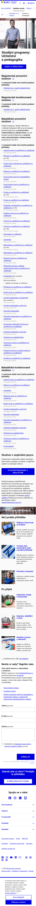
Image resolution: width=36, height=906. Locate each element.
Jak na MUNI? (6, 8)
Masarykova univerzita (13, 868)
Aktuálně (5, 829)
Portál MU (5, 843)
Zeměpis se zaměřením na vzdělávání (17, 358)
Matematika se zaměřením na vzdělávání (18, 245)
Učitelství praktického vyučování (15, 332)
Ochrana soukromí (24, 761)
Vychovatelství (9, 446)
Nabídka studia (18, 8)
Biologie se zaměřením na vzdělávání (17, 156)
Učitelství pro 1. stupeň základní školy (17, 88)
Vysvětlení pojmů (10, 691)
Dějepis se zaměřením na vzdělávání (17, 171)
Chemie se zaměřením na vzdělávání (17, 221)
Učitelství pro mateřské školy (14, 337)
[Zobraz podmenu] (31, 805)
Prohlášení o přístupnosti (19, 871)
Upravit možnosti (10, 893)
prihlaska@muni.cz (26, 673)
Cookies (31, 871)
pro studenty (24, 659)
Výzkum (5, 811)
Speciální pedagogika (11, 311)
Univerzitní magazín (8, 838)
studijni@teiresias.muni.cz (11, 502)
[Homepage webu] (9, 2)
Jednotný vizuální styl (8, 848)
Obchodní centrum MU (17, 843)
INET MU (25, 838)
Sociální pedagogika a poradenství (16, 298)
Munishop (29, 843)
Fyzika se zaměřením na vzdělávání (16, 192)
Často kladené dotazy (11, 688)
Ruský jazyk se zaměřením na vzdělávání (18, 292)
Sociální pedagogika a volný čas (15, 305)
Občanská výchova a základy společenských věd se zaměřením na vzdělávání (17, 268)
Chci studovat (7, 805)
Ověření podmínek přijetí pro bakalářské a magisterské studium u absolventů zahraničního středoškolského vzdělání (18, 697)
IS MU (18, 838)
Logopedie (7, 239)
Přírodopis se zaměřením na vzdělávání (18, 287)
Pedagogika (8, 276)
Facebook (20, 675)
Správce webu (6, 871)
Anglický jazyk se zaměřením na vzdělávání (19, 150)
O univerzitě (6, 817)
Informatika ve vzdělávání (13, 234)
